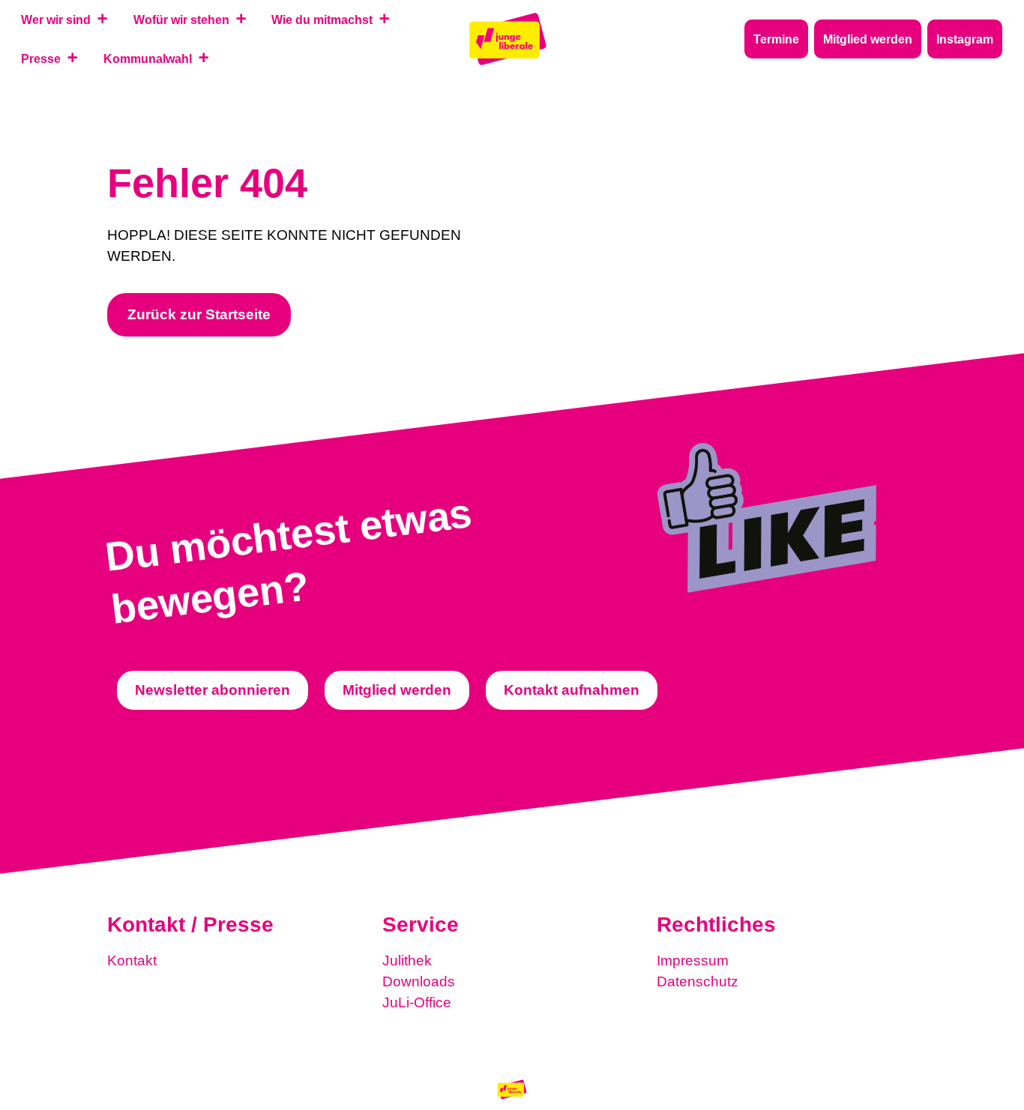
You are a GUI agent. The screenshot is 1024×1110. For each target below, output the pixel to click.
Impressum (693, 960)
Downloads (418, 981)
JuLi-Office (416, 1002)
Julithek (407, 960)
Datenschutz (697, 981)
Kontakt (132, 960)
